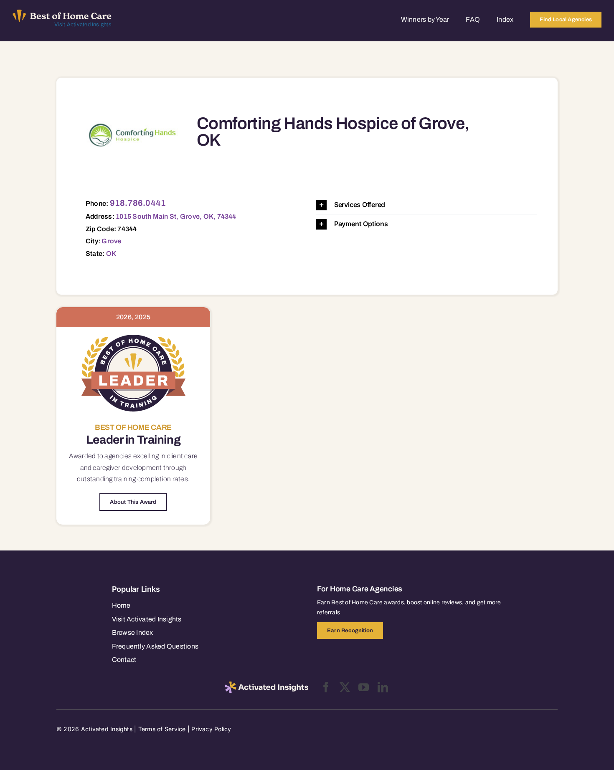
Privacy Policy (211, 728)
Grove (111, 241)
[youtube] (363, 687)
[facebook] (326, 687)
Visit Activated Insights (83, 25)
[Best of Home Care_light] (62, 13)
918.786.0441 (138, 202)
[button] (426, 205)
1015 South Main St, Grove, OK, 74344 (176, 216)
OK (111, 253)
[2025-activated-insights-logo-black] (266, 685)
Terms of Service (162, 728)
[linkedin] (383, 687)
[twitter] (345, 687)
